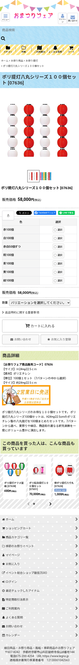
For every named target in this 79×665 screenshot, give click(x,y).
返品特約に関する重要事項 (22, 312)
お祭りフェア (66, 648)
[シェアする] (8, 215)
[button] (5, 17)
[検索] (3, 38)
